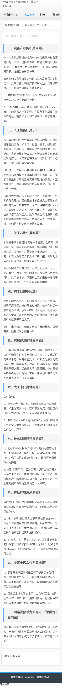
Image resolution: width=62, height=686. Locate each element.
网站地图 (4, 684)
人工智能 (29, 14)
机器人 (43, 14)
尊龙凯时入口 (11, 14)
